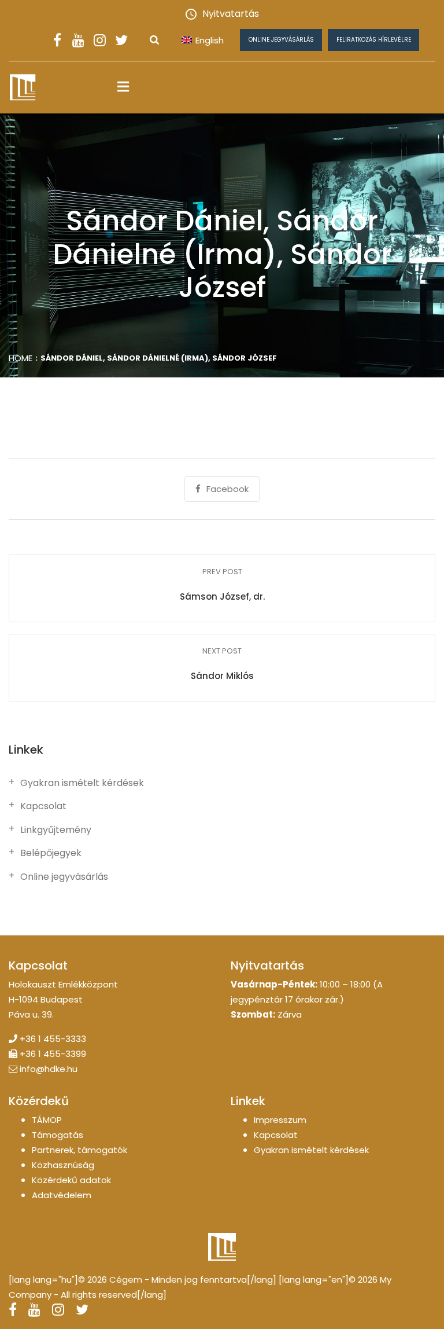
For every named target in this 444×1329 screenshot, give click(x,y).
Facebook (227, 489)
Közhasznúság (63, 1165)
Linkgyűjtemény (55, 830)
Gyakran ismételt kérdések (82, 783)
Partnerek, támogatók (79, 1150)
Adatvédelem (61, 1195)
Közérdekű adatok (71, 1180)
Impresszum (280, 1120)
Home (20, 358)
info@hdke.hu (48, 1069)
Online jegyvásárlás (281, 39)
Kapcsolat (43, 806)
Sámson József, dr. (222, 596)
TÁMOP (47, 1120)
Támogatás (57, 1135)
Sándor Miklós (222, 676)
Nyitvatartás (230, 13)
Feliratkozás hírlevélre (373, 39)
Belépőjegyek (51, 853)
